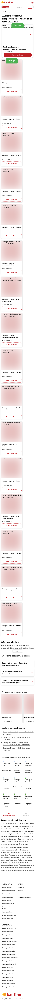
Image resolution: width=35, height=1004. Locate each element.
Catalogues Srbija (7, 977)
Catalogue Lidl (6, 717)
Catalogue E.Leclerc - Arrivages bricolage (8, 264)
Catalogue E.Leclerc (8, 83)
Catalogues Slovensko (8, 983)
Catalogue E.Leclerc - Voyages (11, 228)
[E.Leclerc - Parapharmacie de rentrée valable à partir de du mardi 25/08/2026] (11, 323)
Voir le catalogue (17, 55)
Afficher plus (17, 651)
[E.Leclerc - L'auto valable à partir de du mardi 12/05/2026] (11, 106)
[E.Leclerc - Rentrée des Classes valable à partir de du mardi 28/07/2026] (11, 613)
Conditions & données (24, 897)
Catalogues (8, 12)
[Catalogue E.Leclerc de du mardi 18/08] (11, 70)
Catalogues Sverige (8, 980)
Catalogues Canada (8, 935)
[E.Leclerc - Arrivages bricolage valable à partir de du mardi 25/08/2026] (11, 251)
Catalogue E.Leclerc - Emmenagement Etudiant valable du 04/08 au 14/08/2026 (16, 744)
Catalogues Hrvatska (8, 954)
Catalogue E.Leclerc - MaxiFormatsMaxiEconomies (14, 48)
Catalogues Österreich (9, 928)
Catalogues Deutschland (9, 941)
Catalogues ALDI (7, 900)
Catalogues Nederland (9, 964)
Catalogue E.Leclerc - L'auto (11, 119)
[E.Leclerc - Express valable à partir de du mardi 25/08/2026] (11, 359)
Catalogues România (8, 974)
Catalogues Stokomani (9, 915)
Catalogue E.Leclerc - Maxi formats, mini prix (10, 517)
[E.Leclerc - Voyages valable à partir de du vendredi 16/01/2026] (11, 214)
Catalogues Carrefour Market (8, 908)
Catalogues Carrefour (8, 891)
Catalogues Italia (7, 961)
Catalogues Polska (7, 967)
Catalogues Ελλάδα (8, 951)
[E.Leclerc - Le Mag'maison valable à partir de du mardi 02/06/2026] (11, 432)
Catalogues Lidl (6, 887)
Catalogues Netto (7, 912)
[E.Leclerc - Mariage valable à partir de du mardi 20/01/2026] (11, 142)
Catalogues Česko (7, 938)
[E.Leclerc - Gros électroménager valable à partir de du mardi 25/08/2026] (11, 287)
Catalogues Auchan (8, 897)
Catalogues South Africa (9, 987)
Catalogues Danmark (8, 944)
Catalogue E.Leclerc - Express (11, 372)
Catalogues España (8, 948)
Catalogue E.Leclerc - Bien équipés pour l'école (10, 590)
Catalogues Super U (8, 904)
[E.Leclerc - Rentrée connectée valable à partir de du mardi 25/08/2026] (11, 395)
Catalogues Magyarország (10, 957)
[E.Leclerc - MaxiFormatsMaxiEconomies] (17, 35)
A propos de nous (23, 894)
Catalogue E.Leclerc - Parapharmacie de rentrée (10, 336)
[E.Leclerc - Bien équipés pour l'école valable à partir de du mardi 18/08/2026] (11, 576)
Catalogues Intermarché (9, 894)
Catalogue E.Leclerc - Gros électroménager (10, 300)
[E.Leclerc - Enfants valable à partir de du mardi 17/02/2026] (11, 178)
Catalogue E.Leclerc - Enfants (11, 191)
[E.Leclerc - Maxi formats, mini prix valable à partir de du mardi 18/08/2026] (11, 504)
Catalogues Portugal (8, 970)
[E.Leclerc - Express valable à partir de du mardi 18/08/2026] (11, 540)
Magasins (20, 891)
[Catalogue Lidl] (11, 704)
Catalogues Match (7, 918)
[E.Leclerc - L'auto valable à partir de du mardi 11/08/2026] (11, 468)
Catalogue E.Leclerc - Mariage (11, 155)
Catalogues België (7, 931)
